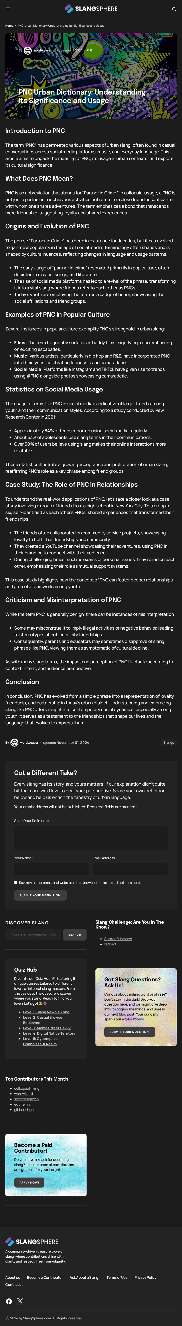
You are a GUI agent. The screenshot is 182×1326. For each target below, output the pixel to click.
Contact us (14, 1284)
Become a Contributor (45, 1277)
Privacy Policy (145, 1277)
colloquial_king (26, 1088)
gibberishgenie (26, 1109)
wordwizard (23, 1093)
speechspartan (26, 1099)
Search (74, 935)
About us (12, 1277)
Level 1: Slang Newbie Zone (46, 1012)
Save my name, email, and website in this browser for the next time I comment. (80, 882)
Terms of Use (117, 1277)
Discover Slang (27, 922)
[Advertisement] (136, 1095)
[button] (8, 9)
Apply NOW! (29, 1182)
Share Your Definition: (31, 820)
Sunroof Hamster (118, 938)
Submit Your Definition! (40, 895)
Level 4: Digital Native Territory (49, 1033)
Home (9, 26)
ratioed (110, 944)
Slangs (168, 742)
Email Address (105, 858)
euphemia (22, 1104)
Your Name (23, 858)
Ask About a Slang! (84, 1277)
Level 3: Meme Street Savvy (47, 1028)
